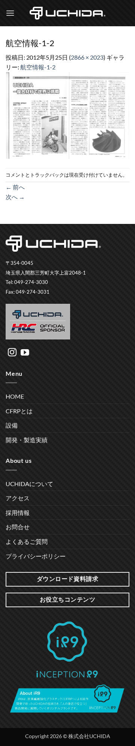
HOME (15, 396)
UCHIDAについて (29, 483)
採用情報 (18, 512)
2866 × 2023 (87, 57)
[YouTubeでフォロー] (25, 353)
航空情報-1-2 (38, 67)
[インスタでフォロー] (12, 353)
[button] (10, 13)
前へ (15, 187)
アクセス (18, 497)
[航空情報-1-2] (67, 114)
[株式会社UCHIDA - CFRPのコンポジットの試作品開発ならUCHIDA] (67, 13)
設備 (12, 425)
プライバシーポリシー (36, 556)
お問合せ (18, 526)
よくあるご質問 (27, 541)
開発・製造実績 (27, 439)
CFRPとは (19, 410)
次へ (15, 196)
